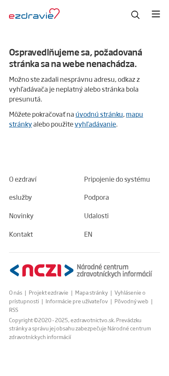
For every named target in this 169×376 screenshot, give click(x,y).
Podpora (96, 197)
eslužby (20, 197)
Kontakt (21, 234)
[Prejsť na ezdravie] (34, 14)
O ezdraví (23, 179)
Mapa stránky (91, 292)
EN (88, 234)
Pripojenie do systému (117, 179)
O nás (15, 292)
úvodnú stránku (99, 114)
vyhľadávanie (95, 124)
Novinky (21, 215)
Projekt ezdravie (49, 292)
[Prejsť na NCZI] (81, 270)
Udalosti (96, 215)
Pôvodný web (131, 301)
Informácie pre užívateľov (77, 301)
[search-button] (135, 15)
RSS (13, 310)
